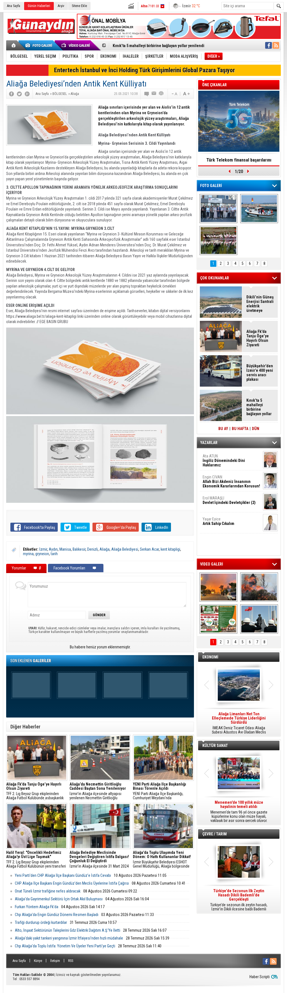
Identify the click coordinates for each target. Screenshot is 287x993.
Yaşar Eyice (218, 521)
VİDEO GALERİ (211, 564)
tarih (54, 554)
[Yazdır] (161, 93)
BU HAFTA (240, 428)
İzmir (43, 549)
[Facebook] (11, 93)
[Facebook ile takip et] (268, 45)
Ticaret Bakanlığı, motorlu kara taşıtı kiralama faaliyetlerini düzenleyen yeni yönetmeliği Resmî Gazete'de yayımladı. (239, 723)
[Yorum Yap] (146, 93)
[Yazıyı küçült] (174, 93)
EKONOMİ (210, 657)
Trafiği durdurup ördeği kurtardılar (41, 922)
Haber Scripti (259, 977)
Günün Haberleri (39, 6)
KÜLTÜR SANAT (215, 745)
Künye (38, 961)
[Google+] (27, 93)
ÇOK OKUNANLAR (214, 278)
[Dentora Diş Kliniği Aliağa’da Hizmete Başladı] (218, 208)
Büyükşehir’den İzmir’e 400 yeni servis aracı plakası (259, 373)
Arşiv (61, 6)
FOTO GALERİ (211, 185)
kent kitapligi (170, 549)
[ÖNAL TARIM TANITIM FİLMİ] (218, 619)
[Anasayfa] (14, 45)
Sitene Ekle (79, 6)
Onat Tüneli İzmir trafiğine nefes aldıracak (47, 891)
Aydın (53, 549)
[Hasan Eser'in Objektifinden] (218, 240)
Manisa (65, 549)
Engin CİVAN (231, 481)
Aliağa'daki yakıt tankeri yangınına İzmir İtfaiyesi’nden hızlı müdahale (69, 938)
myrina (28, 554)
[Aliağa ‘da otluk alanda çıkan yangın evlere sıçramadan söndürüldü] (218, 587)
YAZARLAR (208, 442)
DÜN (255, 428)
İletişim (55, 961)
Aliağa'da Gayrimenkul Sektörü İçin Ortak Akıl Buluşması (59, 899)
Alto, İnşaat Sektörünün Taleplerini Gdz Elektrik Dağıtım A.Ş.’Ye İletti (67, 930)
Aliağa (104, 549)
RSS (70, 961)
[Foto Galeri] (40, 45)
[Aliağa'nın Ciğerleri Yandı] (259, 587)
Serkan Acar (149, 549)
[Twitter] (19, 93)
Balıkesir (79, 549)
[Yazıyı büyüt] (186, 93)
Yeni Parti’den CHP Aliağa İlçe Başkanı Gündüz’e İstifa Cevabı (63, 875)
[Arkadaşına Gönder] (154, 93)
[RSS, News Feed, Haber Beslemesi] (275, 45)
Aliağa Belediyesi (124, 549)
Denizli (92, 549)
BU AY (223, 428)
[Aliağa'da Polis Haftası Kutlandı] (259, 619)
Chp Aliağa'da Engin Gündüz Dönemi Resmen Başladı (56, 914)
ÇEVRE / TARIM (214, 834)
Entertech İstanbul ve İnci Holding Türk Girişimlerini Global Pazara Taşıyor (144, 70)
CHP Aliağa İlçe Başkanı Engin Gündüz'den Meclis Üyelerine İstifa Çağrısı (72, 883)
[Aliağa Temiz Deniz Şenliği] (259, 208)
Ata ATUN (224, 460)
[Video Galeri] (76, 45)
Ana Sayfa (13, 6)
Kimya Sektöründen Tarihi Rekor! (238, 160)
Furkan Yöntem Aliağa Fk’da (36, 907)
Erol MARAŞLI (229, 500)
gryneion (42, 554)
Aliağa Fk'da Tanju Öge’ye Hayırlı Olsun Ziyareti (257, 338)
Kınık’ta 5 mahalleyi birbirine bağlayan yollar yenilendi (158, 45)
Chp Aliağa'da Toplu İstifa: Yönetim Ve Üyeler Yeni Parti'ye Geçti (65, 946)
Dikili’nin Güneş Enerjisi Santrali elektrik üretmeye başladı (260, 304)
